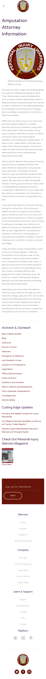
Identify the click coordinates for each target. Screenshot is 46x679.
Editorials (6, 351)
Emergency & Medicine (13, 356)
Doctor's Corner (9, 347)
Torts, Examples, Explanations (16, 391)
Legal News (7, 369)
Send (13, 496)
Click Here (6, 464)
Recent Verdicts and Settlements (17, 387)
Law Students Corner (11, 360)
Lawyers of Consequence (13, 365)
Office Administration (12, 373)
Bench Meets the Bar (11, 334)
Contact (23, 624)
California (6, 342)
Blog (4, 338)
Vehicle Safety (8, 400)
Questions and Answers (13, 382)
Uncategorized (9, 395)
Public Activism (9, 378)
